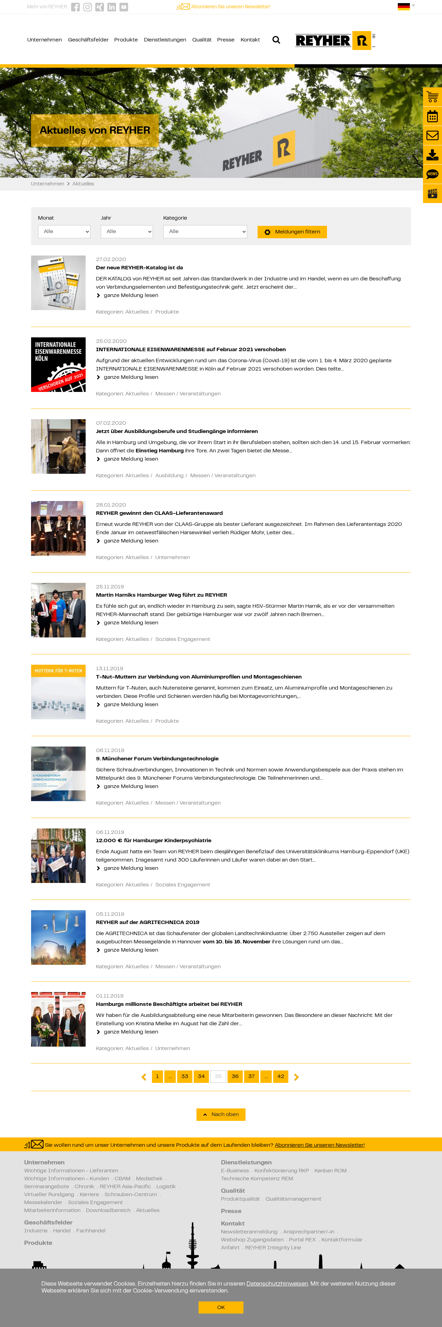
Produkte (38, 1243)
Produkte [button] (126, 40)
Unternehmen (44, 1163)
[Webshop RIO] (432, 96)
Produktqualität (240, 1199)
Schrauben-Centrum (131, 1194)
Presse (231, 1211)
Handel (62, 1231)
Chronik (84, 1186)
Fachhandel (91, 1231)
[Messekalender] (432, 116)
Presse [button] (225, 40)
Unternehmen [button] (44, 40)
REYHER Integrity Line (273, 1248)
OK (221, 1307)
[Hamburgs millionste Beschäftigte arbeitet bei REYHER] (58, 1019)
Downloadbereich (108, 1210)
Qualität (233, 1191)
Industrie (36, 1231)
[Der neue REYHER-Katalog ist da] (58, 282)
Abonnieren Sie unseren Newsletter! (230, 7)
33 (184, 1076)
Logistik (166, 1186)
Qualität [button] (202, 40)
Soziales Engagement (95, 1202)
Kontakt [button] (250, 40)
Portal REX (302, 1240)
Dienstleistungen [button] (165, 40)
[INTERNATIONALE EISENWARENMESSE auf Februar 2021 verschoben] (58, 364)
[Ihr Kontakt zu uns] (432, 135)
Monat (46, 218)
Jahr (106, 218)
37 (251, 1076)
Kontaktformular (342, 1240)
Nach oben (224, 1114)
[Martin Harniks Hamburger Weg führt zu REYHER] (58, 610)
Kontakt (232, 1224)
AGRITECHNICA (127, 933)
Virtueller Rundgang (49, 1194)
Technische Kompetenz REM (257, 1178)
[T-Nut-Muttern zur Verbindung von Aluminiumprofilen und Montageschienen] (58, 692)
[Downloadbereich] (432, 154)
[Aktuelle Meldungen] (432, 174)
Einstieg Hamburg (160, 451)
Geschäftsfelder (48, 1223)
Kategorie (175, 218)
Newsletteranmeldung (249, 1232)
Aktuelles (148, 1210)
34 (201, 1076)
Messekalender (43, 1202)
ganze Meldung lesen (130, 295)
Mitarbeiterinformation (52, 1210)
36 (235, 1076)
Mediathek (149, 1178)
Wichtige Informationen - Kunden (66, 1178)
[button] (406, 9)
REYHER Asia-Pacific (125, 1186)
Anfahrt (230, 1248)
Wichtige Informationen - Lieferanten (71, 1171)
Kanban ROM (331, 1171)
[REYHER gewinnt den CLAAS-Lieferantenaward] (58, 528)
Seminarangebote (46, 1186)
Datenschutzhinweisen (277, 1284)
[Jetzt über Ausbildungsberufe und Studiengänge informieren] (58, 446)
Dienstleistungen (246, 1163)
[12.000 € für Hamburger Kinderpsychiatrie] (58, 855)
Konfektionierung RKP (281, 1171)
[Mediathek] (432, 193)
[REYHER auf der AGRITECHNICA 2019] (58, 937)
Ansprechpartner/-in (308, 1232)
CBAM (123, 1178)
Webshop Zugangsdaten (252, 1240)
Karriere (89, 1194)
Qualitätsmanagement (293, 1199)
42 (280, 1076)
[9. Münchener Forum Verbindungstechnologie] (58, 773)
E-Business (235, 1171)
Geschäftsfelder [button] (88, 40)
